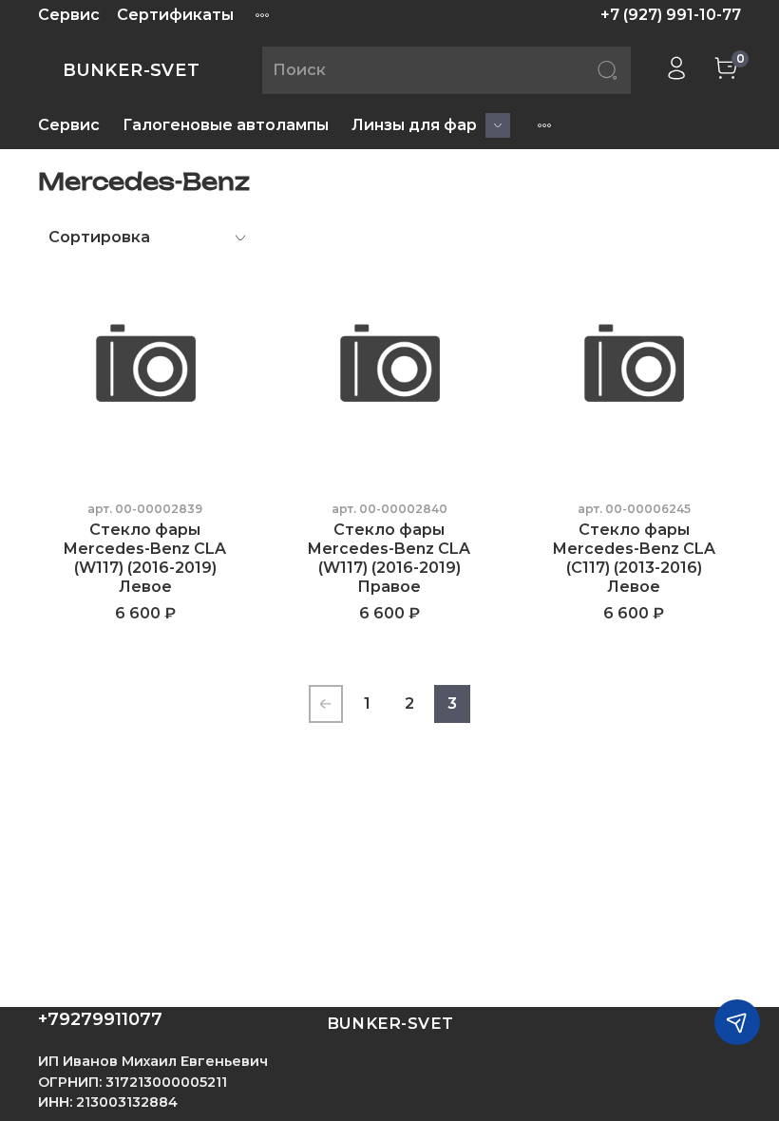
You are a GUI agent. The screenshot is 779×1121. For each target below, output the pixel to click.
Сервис (69, 15)
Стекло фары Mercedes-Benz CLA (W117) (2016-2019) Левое (145, 558)
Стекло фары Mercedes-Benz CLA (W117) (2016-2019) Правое (389, 558)
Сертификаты (175, 15)
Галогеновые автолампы (226, 125)
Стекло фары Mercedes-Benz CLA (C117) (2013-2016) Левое (634, 558)
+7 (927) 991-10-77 (670, 15)
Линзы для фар (414, 125)
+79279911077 (100, 1019)
